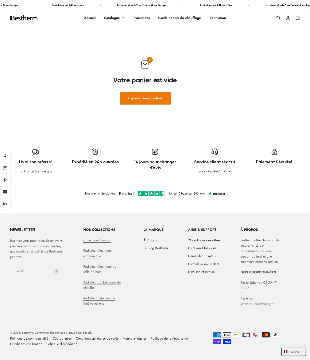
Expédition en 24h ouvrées (64, 5)
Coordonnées (62, 338)
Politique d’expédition (61, 343)
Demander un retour (202, 256)
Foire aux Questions (202, 248)
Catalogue (112, 17)
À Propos (150, 240)
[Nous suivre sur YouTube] (5, 192)
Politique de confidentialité (29, 338)
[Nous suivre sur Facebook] (5, 156)
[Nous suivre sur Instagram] (5, 168)
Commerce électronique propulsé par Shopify (63, 332)
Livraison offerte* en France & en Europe (138, 5)
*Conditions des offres (204, 240)
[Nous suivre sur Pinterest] (5, 180)
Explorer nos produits (145, 98)
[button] (294, 352)
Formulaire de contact (203, 264)
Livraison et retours (201, 271)
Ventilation (217, 17)
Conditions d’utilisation (26, 343)
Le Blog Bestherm (155, 248)
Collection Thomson (97, 240)
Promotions (141, 17)
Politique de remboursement (170, 338)
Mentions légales (134, 338)
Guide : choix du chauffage (179, 17)
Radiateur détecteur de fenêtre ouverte (99, 301)
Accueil (90, 17)
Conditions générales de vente (97, 338)
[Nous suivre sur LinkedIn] (5, 204)
